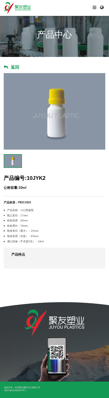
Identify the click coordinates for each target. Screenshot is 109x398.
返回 (15, 67)
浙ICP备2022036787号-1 (15, 390)
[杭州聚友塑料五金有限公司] (27, 8)
